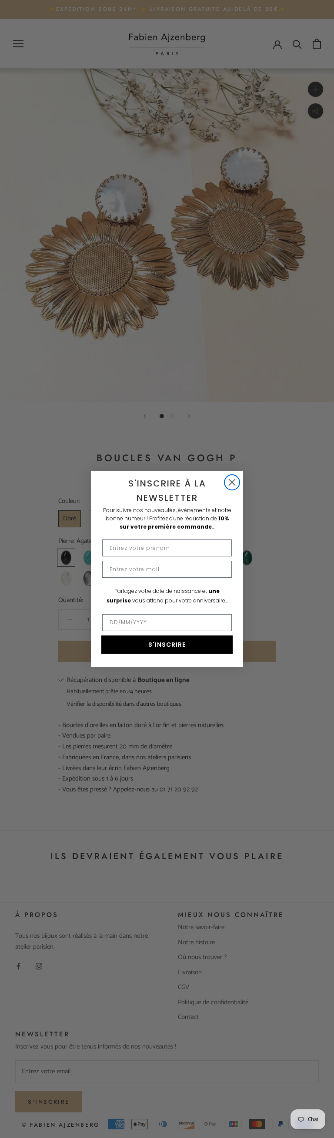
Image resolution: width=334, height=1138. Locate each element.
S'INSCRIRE (167, 644)
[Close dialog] (232, 482)
